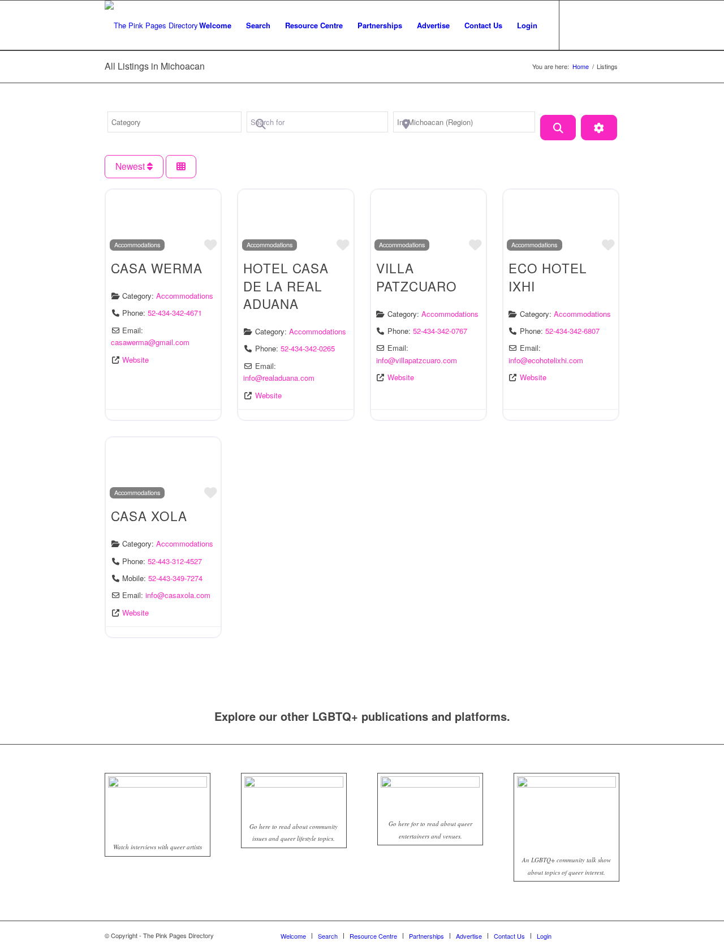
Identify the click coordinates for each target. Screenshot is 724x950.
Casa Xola (149, 515)
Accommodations (137, 244)
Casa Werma (156, 268)
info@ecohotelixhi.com (545, 360)
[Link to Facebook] (576, 24)
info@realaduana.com (278, 377)
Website (135, 359)
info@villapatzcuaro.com (416, 360)
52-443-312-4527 (175, 561)
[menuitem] (215, 25)
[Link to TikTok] (610, 24)
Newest (131, 166)
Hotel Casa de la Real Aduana (286, 285)
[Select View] (181, 166)
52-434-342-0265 (308, 348)
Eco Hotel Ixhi (547, 277)
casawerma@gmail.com (150, 342)
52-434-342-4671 (175, 312)
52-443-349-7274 (175, 578)
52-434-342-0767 (440, 330)
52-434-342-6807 (572, 330)
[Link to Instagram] (593, 24)
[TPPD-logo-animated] (151, 25)
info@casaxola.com (177, 595)
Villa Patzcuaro (416, 277)
